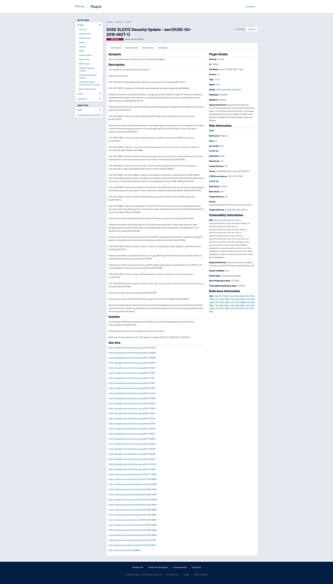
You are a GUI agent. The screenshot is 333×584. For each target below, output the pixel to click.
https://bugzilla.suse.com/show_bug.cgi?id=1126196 (131, 449)
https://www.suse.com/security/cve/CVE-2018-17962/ (132, 489)
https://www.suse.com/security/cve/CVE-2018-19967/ (132, 535)
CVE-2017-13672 (221, 296)
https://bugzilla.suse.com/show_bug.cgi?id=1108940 (132, 362)
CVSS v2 (214, 150)
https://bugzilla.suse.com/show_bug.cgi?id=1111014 (131, 383)
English (251, 29)
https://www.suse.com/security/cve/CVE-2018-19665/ (132, 509)
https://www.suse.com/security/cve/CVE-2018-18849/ (132, 504)
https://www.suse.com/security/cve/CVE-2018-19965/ (132, 525)
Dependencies (132, 47)
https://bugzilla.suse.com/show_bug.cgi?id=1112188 (131, 388)
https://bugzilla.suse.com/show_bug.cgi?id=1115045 (131, 408)
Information (116, 47)
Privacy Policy (173, 574)
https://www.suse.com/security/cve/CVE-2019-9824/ (132, 545)
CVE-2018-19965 (237, 305)
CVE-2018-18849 (222, 302)
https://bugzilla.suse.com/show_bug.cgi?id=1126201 (131, 459)
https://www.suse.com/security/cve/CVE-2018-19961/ (132, 514)
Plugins (96, 6)
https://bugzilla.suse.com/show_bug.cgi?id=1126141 (131, 433)
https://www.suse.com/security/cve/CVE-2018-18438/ (132, 499)
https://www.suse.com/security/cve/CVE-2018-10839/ (132, 479)
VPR (211, 130)
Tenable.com (137, 567)
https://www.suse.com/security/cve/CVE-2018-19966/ (132, 530)
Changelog (162, 47)
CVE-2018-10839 (236, 296)
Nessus (119, 22)
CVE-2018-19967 (222, 308)
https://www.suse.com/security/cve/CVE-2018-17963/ (132, 494)
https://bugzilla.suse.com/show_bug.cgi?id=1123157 (131, 423)
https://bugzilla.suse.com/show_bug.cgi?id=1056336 (132, 352)
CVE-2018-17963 (235, 176)
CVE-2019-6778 (237, 308)
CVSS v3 (214, 181)
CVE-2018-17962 (222, 299)
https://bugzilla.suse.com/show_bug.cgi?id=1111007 (131, 373)
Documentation (180, 567)
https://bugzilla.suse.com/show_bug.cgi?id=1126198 (131, 454)
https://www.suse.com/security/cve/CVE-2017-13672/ (132, 474)
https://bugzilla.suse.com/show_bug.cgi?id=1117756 (131, 418)
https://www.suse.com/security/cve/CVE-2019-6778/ (132, 540)
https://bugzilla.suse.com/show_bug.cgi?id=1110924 (131, 368)
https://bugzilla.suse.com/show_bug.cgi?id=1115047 (131, 413)
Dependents (147, 47)
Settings (250, 6)
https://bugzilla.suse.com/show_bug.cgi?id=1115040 (131, 403)
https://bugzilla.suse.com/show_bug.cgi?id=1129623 (132, 469)
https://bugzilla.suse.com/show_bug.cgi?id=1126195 (131, 444)
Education (196, 567)
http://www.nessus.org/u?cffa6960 (124, 550)
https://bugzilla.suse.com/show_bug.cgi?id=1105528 (132, 357)
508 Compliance (201, 574)
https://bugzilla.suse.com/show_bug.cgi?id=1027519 (132, 347)
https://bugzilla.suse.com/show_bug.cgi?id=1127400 (132, 464)
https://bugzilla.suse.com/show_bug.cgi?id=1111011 (131, 378)
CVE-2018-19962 (222, 305)
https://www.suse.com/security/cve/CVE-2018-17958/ (132, 484)
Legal (186, 574)
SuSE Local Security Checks (228, 89)
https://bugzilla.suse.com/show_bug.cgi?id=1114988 (131, 398)
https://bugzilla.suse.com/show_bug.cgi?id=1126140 (131, 428)
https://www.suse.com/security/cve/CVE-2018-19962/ (132, 520)
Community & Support (158, 567)
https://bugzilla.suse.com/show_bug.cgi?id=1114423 (131, 393)
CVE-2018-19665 (237, 302)
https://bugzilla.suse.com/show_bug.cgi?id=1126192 (131, 438)
